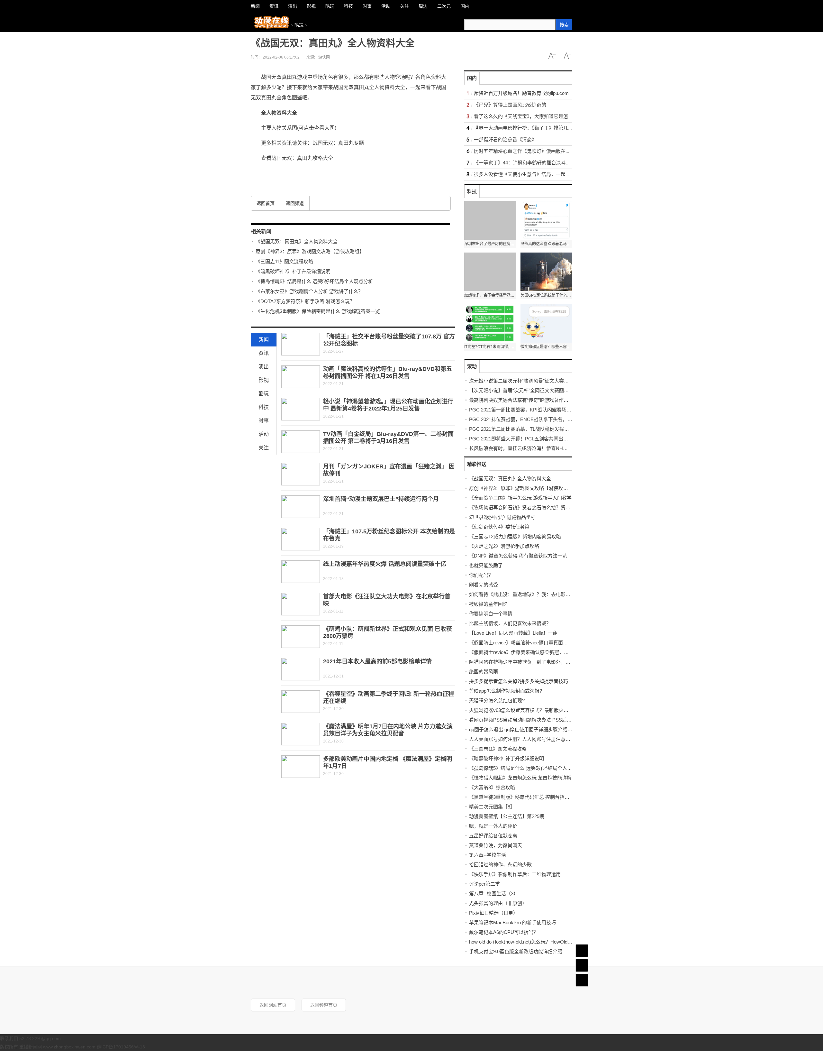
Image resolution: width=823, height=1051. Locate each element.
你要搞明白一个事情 (490, 613)
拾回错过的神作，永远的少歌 (500, 864)
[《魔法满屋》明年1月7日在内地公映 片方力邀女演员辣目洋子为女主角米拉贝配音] (300, 734)
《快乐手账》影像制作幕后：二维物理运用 (515, 874)
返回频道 (295, 203)
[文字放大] (552, 56)
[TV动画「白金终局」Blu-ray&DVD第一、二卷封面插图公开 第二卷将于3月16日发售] (300, 441)
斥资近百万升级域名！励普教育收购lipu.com (521, 93)
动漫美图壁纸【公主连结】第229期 (506, 816)
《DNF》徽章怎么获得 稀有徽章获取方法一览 (518, 555)
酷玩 (298, 25)
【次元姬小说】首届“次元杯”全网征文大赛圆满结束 (523, 390)
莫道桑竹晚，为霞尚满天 (495, 845)
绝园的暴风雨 (483, 671)
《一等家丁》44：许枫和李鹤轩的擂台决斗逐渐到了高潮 (534, 162)
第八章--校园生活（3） (493, 893)
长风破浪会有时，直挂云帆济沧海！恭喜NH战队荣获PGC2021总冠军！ (545, 448)
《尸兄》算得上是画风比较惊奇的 (510, 104)
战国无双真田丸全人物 (286, 172)
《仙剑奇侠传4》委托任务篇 (499, 527)
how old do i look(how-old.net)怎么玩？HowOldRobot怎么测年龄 (536, 942)
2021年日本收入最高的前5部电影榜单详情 (377, 661)
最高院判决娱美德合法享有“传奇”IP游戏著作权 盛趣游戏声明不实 (538, 400)
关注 (263, 447)
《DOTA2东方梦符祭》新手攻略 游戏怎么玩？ (305, 301)
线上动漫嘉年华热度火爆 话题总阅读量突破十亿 (384, 564)
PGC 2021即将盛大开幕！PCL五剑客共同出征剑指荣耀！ (530, 438)
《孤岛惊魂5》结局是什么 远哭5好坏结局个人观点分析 (314, 281)
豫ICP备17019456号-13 (121, 1046)
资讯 (263, 353)
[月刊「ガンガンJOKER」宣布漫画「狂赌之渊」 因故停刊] (300, 474)
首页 (581, 950)
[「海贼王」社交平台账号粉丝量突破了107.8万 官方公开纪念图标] (300, 344)
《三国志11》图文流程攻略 (284, 261)
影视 (263, 380)
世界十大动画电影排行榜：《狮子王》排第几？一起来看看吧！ (540, 128)
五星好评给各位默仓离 (493, 835)
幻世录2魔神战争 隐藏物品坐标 (502, 517)
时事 (263, 420)
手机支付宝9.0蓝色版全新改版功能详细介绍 (515, 951)
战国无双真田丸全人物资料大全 (334, 172)
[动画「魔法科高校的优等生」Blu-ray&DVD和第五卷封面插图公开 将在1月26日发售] (300, 376)
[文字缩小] (567, 56)
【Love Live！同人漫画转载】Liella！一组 (513, 633)
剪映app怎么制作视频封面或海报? (505, 691)
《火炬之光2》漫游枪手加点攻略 (504, 546)
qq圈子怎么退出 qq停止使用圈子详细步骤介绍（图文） (528, 729)
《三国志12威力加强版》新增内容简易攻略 (515, 536)
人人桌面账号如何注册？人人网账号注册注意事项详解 (527, 739)
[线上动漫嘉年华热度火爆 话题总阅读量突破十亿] (300, 571)
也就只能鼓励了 (486, 565)
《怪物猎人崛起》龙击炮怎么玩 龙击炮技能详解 (520, 777)
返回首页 (266, 203)
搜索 (564, 24)
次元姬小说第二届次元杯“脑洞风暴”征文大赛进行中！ (526, 380)
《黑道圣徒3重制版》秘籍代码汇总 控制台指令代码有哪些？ (533, 797)
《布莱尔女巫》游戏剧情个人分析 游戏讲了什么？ (309, 291)
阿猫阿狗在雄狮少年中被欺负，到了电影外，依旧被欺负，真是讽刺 (541, 662)
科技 (263, 407)
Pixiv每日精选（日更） (493, 913)
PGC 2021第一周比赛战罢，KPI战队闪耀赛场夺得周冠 (527, 409)
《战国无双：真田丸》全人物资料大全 (297, 241)
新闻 (263, 339)
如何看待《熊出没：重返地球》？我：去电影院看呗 (524, 594)
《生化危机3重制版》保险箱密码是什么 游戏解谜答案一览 (318, 311)
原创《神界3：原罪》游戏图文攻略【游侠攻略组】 (310, 251)
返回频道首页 (323, 1005)
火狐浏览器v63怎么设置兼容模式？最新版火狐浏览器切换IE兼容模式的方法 (550, 710)
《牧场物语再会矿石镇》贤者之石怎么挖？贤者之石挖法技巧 (534, 507)
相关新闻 (261, 231)
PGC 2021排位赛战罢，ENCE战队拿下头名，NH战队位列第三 (536, 419)
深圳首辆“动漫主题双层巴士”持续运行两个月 (381, 499)
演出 (263, 366)
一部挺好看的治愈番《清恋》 (505, 139)
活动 (263, 434)
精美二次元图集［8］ (492, 806)
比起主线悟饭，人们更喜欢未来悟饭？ (510, 623)
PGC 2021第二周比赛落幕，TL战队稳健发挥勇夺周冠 (526, 429)
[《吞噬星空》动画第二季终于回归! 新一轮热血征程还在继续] (300, 701)
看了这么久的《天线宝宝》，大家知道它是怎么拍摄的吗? (534, 116)
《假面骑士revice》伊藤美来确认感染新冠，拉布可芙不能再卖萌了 (540, 652)
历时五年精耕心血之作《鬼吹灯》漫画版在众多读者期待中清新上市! (547, 151)
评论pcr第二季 (484, 884)
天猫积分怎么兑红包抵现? (497, 700)
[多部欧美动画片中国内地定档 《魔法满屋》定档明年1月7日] (300, 766)
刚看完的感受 (483, 584)
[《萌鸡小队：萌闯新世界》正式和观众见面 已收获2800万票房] (300, 636)
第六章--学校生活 (487, 855)
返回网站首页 (272, 1005)
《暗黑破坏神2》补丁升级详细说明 (293, 271)
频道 (581, 965)
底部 (581, 980)
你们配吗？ (481, 575)
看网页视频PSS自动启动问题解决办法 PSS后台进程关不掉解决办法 (542, 720)
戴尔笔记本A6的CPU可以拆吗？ (503, 932)
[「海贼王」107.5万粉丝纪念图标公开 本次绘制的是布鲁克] (300, 539)
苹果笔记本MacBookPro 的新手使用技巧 (512, 922)
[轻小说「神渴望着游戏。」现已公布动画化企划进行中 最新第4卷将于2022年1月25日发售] (300, 409)
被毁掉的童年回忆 (488, 604)
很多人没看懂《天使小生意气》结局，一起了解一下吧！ (534, 174)
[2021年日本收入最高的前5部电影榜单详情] (300, 669)
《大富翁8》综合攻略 (492, 787)
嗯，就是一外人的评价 (493, 826)
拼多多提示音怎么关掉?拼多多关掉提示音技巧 (518, 681)
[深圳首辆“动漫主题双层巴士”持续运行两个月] (300, 506)
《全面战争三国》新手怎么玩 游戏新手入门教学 (520, 498)
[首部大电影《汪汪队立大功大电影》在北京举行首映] (300, 604)
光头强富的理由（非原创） (498, 903)
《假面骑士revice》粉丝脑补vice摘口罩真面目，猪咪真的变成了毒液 (542, 642)
